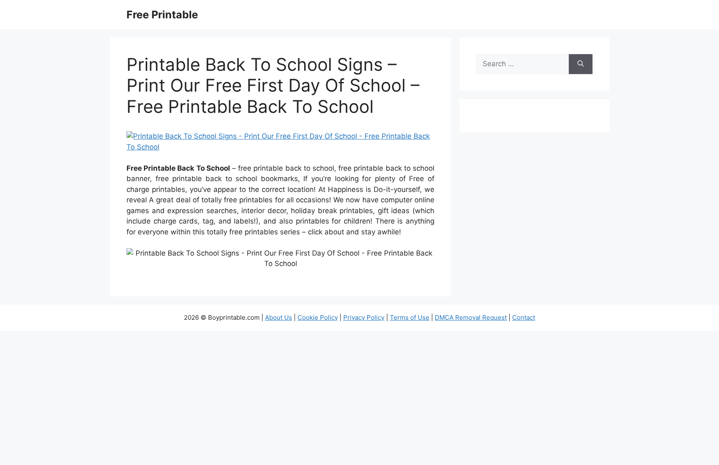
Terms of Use (409, 317)
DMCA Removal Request (471, 317)
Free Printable (162, 14)
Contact (523, 317)
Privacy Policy (363, 317)
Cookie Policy (318, 317)
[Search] (581, 64)
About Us (278, 317)
